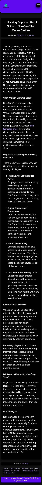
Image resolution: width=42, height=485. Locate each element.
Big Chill (33, 478)
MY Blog (25, 463)
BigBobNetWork (20, 481)
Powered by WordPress (13, 478)
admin (31, 35)
